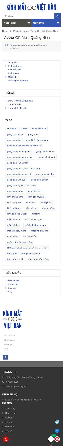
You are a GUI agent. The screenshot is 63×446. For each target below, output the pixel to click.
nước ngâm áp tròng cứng (20, 242)
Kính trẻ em (13, 73)
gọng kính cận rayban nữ (19, 174)
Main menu (39, 23)
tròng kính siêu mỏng (38, 259)
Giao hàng (10, 408)
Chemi (24, 128)
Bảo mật (12, 288)
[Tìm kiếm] (57, 16)
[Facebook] (5, 357)
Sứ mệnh (9, 426)
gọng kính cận (14, 140)
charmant (11, 128)
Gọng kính (13, 62)
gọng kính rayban (39, 180)
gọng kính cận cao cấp (37, 140)
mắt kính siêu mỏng (16, 231)
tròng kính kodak (15, 259)
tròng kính (12, 253)
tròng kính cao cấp (31, 253)
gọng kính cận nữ (46, 157)
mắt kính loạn (13, 225)
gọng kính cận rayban (17, 163)
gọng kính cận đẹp (45, 174)
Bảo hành (9, 417)
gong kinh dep (39, 128)
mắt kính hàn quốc (33, 219)
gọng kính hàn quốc (16, 180)
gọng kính (33, 134)
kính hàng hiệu (14, 202)
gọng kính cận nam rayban (20, 157)
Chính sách (13, 284)
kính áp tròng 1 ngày (17, 214)
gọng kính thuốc (15, 191)
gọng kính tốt (34, 191)
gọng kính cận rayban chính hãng (23, 168)
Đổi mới (8, 422)
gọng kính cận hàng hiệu (19, 151)
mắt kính (36, 214)
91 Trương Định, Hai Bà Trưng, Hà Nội (24, 377)
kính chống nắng (15, 197)
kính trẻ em (31, 208)
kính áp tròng (48, 208)
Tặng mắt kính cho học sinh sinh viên (23, 400)
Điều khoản (13, 280)
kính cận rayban (36, 197)
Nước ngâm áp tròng (18, 80)
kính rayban (45, 202)
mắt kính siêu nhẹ (39, 231)
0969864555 (12, 382)
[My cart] (51, 439)
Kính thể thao (14, 69)
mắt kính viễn (29, 236)
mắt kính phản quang (35, 225)
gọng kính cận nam (45, 151)
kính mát (30, 202)
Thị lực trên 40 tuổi (17, 108)
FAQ (10, 291)
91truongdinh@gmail (17, 386)
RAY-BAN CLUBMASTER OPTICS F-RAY (27, 248)
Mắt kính (12, 77)
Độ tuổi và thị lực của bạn (20, 101)
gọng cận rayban (15, 134)
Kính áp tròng (14, 66)
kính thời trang (14, 208)
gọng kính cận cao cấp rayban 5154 (24, 145)
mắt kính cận (13, 219)
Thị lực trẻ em (15, 104)
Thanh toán (10, 413)
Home (5, 31)
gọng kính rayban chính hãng (21, 185)
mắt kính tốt (13, 236)
